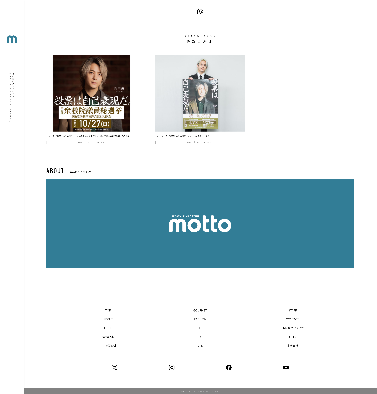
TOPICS (292, 337)
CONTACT (292, 319)
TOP (108, 310)
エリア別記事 (108, 345)
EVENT (200, 345)
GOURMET (200, 310)
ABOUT (108, 319)
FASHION (200, 319)
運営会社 (292, 345)
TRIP (200, 337)
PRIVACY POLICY (292, 328)
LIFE (200, 328)
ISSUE (108, 328)
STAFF (292, 310)
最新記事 (108, 337)
